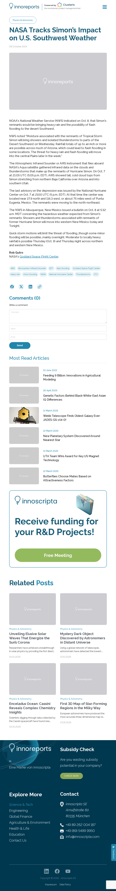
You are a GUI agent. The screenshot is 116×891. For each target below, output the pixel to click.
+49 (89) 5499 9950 (80, 831)
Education (17, 834)
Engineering (18, 810)
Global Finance (20, 816)
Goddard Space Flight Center (39, 256)
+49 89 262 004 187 (80, 825)
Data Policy (65, 884)
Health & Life (19, 828)
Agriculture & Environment (29, 822)
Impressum (51, 884)
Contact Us (17, 840)
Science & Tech (21, 804)
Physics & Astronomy (23, 20)
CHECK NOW (71, 776)
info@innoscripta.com (82, 837)
